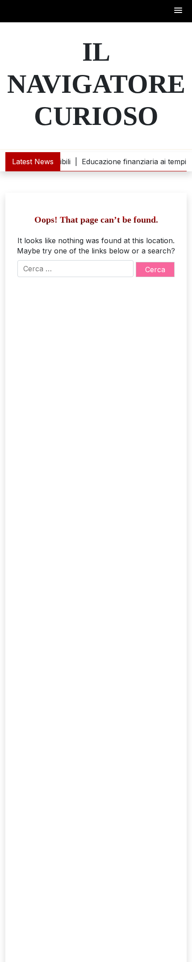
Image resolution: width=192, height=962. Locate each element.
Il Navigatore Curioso (96, 84)
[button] (179, 10)
